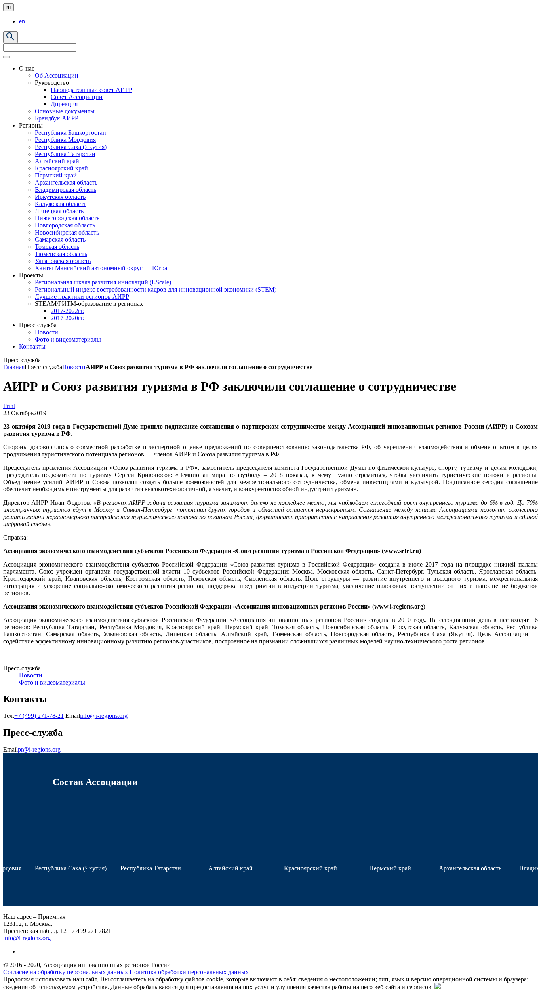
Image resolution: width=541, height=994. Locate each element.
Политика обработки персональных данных (189, 972)
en (22, 21)
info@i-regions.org (104, 715)
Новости (74, 367)
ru (8, 7)
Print (9, 406)
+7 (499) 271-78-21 (39, 715)
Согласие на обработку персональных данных (65, 972)
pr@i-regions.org (39, 749)
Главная (14, 367)
